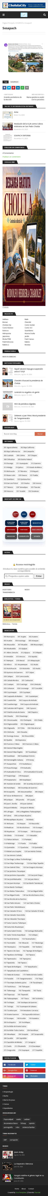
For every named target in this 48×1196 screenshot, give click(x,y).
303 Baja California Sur (12, 451)
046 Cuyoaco (31, 708)
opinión (32, 1123)
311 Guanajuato (22, 463)
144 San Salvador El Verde (34, 911)
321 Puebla (34, 475)
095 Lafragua (8, 812)
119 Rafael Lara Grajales (12, 851)
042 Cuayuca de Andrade (28, 700)
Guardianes (29, 331)
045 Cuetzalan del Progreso (13, 708)
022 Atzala (34, 664)
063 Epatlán (8, 740)
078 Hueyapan (24, 776)
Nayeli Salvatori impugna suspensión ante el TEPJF (28, 370)
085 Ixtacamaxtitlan (25, 792)
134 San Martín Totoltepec (13, 887)
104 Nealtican (8, 828)
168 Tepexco (22, 963)
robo (17, 1127)
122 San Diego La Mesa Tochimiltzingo (17, 859)
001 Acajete (22, 637)
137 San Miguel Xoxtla (11, 895)
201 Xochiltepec (24, 1022)
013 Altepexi (37, 653)
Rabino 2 (6, 345)
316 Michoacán (9, 471)
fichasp (23, 1123)
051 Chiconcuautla (10, 720)
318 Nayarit (34, 471)
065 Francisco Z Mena (11, 744)
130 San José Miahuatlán (12, 879)
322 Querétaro (9, 479)
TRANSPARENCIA (9, 592)
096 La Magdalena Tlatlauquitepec (29, 812)
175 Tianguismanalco (24, 979)
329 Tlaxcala (35, 487)
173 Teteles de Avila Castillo (32, 975)
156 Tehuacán (24, 943)
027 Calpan (30, 672)
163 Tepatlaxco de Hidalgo (13, 955)
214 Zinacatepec (34, 1046)
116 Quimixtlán (9, 847)
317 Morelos (22, 471)
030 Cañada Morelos (11, 680)
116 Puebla (33, 843)
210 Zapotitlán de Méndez (13, 1042)
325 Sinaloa (25, 483)
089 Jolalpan (8, 800)
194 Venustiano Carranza (29, 1010)
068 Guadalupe (9, 756)
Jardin (27, 336)
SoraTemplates (21, 1192)
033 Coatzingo (22, 684)
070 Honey (30, 760)
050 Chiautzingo (22, 716)
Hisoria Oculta (30, 333)
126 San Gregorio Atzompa (32, 867)
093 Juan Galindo (26, 804)
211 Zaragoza (30, 1042)
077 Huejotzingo (9, 776)
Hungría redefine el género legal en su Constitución (29, 1176)
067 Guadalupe (31, 752)
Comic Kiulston (8, 328)
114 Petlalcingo (9, 843)
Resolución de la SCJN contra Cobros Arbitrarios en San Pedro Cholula (28, 125)
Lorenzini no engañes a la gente (26, 392)
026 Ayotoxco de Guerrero (13, 672)
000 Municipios (9, 637)
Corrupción (24, 536)
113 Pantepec (26, 839)
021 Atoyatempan (21, 664)
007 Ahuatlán (22, 645)
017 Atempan (8, 660)
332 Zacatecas (33, 491)
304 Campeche (28, 451)
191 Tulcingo (8, 1006)
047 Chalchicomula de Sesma (14, 712)
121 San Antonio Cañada (13, 855)
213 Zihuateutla (20, 1046)
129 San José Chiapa (35, 875)
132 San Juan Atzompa (12, 883)
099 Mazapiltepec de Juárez (13, 820)
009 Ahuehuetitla (10, 649)
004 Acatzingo (20, 641)
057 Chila (21, 728)
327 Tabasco (8, 487)
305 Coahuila (8, 455)
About (24, 1189)
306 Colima (21, 455)
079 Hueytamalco (10, 780)
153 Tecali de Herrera (11, 939)
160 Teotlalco (37, 947)
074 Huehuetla (25, 768)
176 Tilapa (39, 979)
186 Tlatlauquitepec (11, 998)
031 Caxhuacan (27, 680)
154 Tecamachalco (28, 939)
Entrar (39, 576)
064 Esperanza (20, 740)
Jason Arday (18, 1152)
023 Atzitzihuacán (10, 668)
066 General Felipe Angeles (13, 748)
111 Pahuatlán (32, 835)
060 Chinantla (22, 732)
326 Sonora (37, 483)
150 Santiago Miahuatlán (33, 931)
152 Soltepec (33, 935)
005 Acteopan (33, 641)
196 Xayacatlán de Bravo (31, 1014)
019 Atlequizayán (34, 660)
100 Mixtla (29, 820)
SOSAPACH (19, 23)
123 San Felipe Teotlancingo (14, 863)
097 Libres (7, 816)
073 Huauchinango (10, 768)
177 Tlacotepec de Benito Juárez (15, 983)
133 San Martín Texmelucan (33, 883)
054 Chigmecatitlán (11, 724)
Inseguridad (37, 529)
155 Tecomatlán (9, 943)
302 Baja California (27, 447)
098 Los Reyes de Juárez (22, 816)
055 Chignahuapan (27, 724)
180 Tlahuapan (24, 987)
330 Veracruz (8, 491)
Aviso (16, 112)
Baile (26, 319)
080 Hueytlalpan (25, 780)
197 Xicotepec (9, 1018)
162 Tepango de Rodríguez (32, 951)
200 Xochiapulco (10, 1022)
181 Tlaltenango (9, 991)
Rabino (27, 342)
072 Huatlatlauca (25, 764)
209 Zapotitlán (21, 1038)
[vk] (35, 1076)
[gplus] (13, 1070)
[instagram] (13, 1076)
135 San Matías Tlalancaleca (14, 891)
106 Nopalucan (9, 831)
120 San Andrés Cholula (32, 851)
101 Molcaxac (9, 824)
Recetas (27, 345)
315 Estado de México (34, 467)
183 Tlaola (37, 991)
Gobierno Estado (24, 523)
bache (6, 1096)
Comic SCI (28, 328)
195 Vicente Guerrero (11, 1014)
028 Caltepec (8, 676)
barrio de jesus (9, 1100)
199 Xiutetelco (34, 1018)
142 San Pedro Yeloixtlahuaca (14, 907)
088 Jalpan (29, 796)
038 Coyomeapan (10, 692)
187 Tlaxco (25, 998)
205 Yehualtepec (9, 1034)
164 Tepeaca (30, 955)
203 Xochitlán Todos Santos (14, 1030)
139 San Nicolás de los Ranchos (15, 899)
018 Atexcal (20, 660)
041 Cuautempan (32, 696)
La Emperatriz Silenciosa (23, 1164)
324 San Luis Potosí (11, 483)
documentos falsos (11, 1123)
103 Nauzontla (34, 824)
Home (17, 1189)
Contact (31, 1189)
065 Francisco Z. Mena (30, 744)
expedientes (8, 1108)
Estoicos (6, 331)
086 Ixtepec (39, 792)
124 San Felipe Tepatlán (35, 863)
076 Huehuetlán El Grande (33, 772)
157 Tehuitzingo (37, 943)
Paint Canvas (29, 339)
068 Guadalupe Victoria (26, 756)
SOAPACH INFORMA (22, 136)
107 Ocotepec (23, 831)
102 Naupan (21, 824)
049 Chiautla (8, 716)
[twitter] (35, 1065)
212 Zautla (7, 1046)
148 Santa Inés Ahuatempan (14, 927)
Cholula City (7, 325)
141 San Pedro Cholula (31, 903)
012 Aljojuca (25, 653)
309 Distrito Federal (25, 459)
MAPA (24, 514)
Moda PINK (7, 339)
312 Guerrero (36, 463)
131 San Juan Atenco (31, 879)
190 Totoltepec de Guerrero (27, 1002)
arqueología (8, 1092)
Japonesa (6, 336)
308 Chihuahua (9, 459)
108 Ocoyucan (36, 831)
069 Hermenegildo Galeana (13, 760)
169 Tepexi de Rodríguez (12, 967)
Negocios (11, 536)
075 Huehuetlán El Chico (12, 772)
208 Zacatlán (8, 1038)
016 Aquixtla (32, 657)
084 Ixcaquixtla (9, 792)
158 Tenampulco (10, 947)
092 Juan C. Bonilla (10, 804)
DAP (5, 1140)
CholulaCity (15, 514)
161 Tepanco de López (12, 951)
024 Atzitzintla (25, 668)
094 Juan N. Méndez (27, 808)
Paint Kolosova (8, 342)
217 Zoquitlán (37, 1050)
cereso (6, 1104)
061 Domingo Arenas (11, 736)
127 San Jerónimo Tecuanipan (14, 871)
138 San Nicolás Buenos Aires (33, 895)
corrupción (14, 1140)
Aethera (5, 319)
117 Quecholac (23, 847)
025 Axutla (36, 668)
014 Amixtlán (8, 657)
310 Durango (8, 463)
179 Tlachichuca (9, 987)
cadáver (27, 1119)
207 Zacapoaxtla (37, 1034)
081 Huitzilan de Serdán (12, 784)
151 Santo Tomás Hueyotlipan (14, 935)
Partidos (24, 529)
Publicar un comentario (12, 157)
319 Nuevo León (9, 475)
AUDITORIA (7, 590)
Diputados (11, 529)
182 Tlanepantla (24, 991)
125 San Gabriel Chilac (12, 867)
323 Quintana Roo (23, 479)
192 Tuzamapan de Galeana (26, 1006)
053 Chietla (38, 720)
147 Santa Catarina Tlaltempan (15, 923)
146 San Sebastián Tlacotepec (14, 919)
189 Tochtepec (9, 1002)
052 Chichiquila (25, 720)
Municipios (37, 523)
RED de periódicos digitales (25, 404)
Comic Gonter (30, 325)
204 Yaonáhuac (32, 1030)
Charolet (28, 322)
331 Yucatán (20, 491)
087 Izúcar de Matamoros (13, 796)
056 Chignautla (9, 728)
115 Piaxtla (22, 843)
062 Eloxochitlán (28, 736)
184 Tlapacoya (9, 995)
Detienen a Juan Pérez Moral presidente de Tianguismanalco (29, 417)
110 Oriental (19, 835)
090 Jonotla (20, 800)
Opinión (37, 536)
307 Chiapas (32, 455)
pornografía (8, 1127)
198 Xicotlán (21, 1018)
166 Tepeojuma (25, 959)
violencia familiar (29, 1127)
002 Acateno (33, 637)
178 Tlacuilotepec (36, 983)
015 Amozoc (20, 657)
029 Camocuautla (22, 676)
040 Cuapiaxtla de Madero (13, 696)
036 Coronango (23, 688)
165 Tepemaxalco (10, 959)
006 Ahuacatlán (9, 645)
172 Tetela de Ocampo (12, 975)
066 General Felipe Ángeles (13, 752)
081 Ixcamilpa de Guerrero (33, 784)
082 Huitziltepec (9, 788)
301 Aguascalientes (10, 447)
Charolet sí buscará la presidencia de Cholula (28, 382)
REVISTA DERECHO (9, 357)
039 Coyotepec (25, 692)
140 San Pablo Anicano (12, 903)
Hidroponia (7, 333)
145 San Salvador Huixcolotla (14, 915)
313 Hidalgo (8, 467)
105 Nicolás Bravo (23, 828)
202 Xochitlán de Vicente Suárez (15, 1026)
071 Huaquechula (10, 764)
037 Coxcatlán (37, 688)
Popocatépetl (8, 1119)
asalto (18, 1119)
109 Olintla (8, 835)
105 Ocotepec (37, 828)
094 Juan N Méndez (10, 808)
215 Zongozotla (9, 1050)
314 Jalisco (19, 467)
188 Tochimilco (37, 998)
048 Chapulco (33, 712)
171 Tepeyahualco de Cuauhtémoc (16, 971)
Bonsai (5, 322)
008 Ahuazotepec (37, 645)
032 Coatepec (9, 684)
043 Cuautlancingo (10, 704)
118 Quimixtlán (37, 847)
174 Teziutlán (8, 979)
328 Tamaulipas (22, 487)
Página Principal (8, 23)
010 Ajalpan (23, 649)
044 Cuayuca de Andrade (29, 704)
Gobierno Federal (11, 523)
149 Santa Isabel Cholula (13, 931)
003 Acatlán (8, 641)
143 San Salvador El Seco (13, 911)
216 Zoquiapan (23, 1050)
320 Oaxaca (22, 475)
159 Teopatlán (24, 947)
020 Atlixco (8, 664)
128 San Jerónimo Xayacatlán (14, 875)
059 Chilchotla (9, 732)
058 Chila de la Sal (34, 728)
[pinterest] (35, 1070)
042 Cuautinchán (10, 700)
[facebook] (13, 1065)
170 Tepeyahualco (30, 967)
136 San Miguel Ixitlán (35, 891)
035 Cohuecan (9, 688)
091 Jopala (31, 800)
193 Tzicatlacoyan (10, 1010)
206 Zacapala (23, 1034)
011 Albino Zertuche (11, 653)
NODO (32, 514)
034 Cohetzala (35, 684)
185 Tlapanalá (23, 995)
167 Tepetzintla (9, 963)
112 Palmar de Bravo (11, 839)
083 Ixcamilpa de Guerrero (27, 788)
